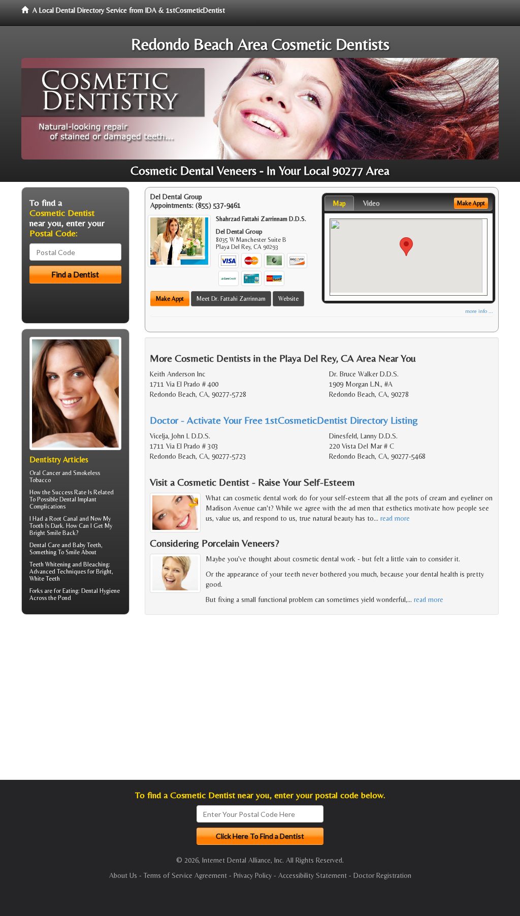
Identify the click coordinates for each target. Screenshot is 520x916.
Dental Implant (77, 499)
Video (371, 203)
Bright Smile (45, 532)
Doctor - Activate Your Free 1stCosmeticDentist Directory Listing (284, 420)
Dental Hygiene (100, 590)
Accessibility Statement (312, 875)
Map (339, 203)
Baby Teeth (87, 545)
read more (395, 518)
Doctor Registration (382, 875)
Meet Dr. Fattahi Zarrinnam (231, 298)
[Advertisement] (73, 701)
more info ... (479, 311)
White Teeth (44, 578)
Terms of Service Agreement (185, 875)
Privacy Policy (253, 875)
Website (288, 298)
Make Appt (170, 298)
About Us (123, 875)
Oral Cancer (44, 473)
